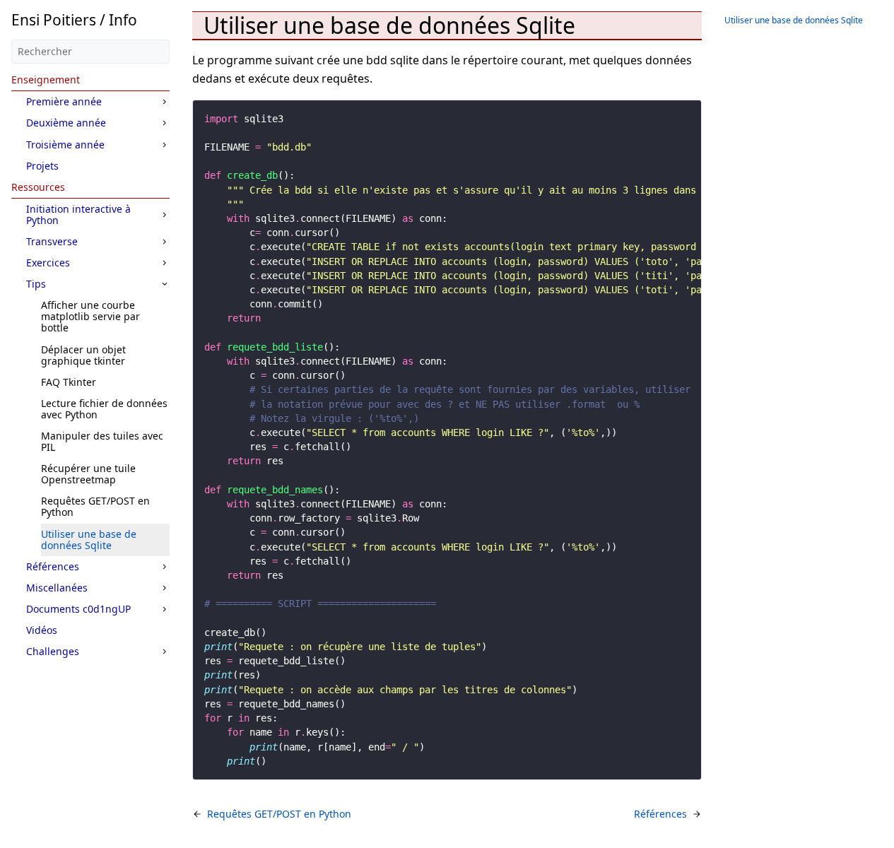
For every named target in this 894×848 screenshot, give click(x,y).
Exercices (48, 262)
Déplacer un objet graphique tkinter (83, 355)
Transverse (52, 241)
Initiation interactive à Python (78, 214)
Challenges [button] (52, 651)
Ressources (38, 187)
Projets (42, 165)
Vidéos (41, 630)
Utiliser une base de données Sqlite (88, 539)
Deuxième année (66, 122)
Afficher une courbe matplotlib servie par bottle (90, 316)
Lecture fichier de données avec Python (104, 408)
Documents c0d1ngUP (78, 609)
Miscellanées (57, 587)
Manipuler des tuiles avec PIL (102, 441)
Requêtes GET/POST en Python (95, 506)
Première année (64, 101)
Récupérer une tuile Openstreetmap (88, 473)
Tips (36, 283)
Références (52, 566)
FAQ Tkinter (68, 382)
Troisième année (65, 144)
